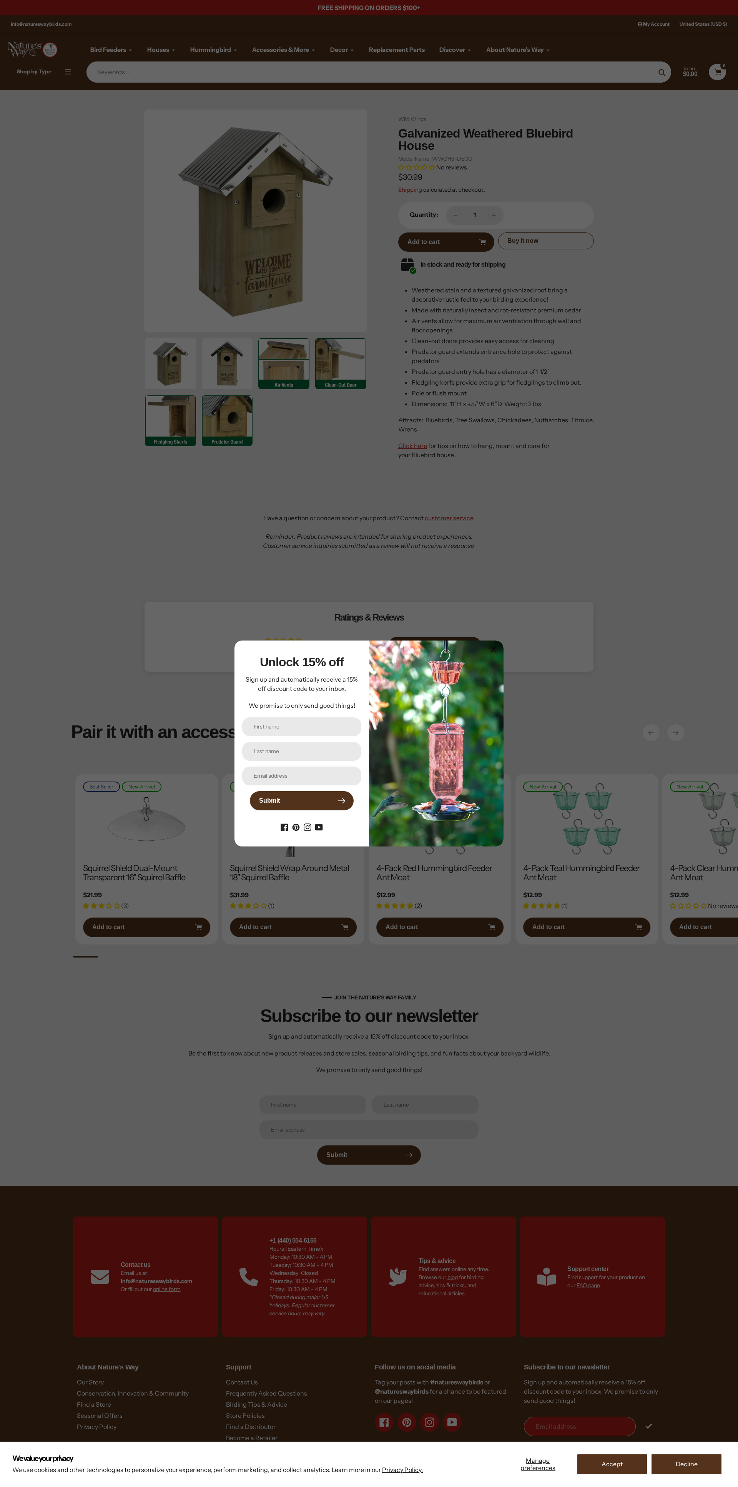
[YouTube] (319, 826)
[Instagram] (307, 826)
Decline (687, 1464)
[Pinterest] (296, 826)
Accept (612, 1464)
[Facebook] (284, 826)
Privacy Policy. (402, 1470)
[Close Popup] (494, 649)
